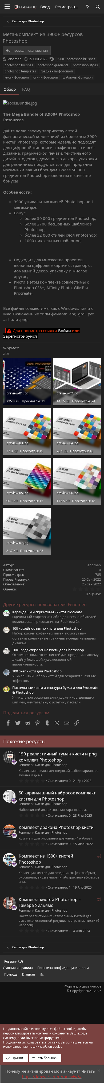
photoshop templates (20, 71)
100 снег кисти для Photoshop (37, 671)
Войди (64, 330)
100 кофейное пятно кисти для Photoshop (47, 628)
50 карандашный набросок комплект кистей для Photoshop (57, 796)
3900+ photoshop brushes (76, 59)
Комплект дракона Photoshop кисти (56, 827)
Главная (28, 974)
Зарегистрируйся (20, 336)
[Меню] (7, 7)
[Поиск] (98, 7)
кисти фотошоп (17, 77)
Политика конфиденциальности (63, 967)
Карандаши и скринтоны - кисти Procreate (47, 612)
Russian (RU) (13, 961)
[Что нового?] (87, 7)
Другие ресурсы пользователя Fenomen (45, 604)
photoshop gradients (53, 65)
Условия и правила (18, 967)
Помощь (11, 974)
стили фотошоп (45, 77)
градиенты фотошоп (57, 71)
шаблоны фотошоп (77, 77)
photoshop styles (85, 65)
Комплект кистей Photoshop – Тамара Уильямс (50, 902)
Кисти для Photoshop (51, 765)
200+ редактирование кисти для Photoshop (48, 649)
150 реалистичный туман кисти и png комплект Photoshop (58, 757)
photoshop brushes (19, 65)
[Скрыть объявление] (98, 1071)
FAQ (26, 89)
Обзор (9, 89)
